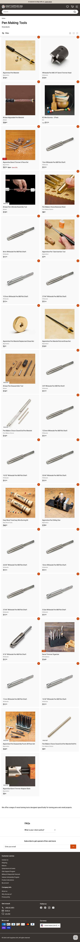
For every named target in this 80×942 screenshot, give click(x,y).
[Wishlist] (67, 7)
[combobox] (40, 12)
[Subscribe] (73, 847)
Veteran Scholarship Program (10, 877)
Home (3, 18)
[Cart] (72, 7)
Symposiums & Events (8, 868)
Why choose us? (7, 894)
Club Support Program (8, 871)
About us (4, 891)
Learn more (48, 2)
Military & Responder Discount (11, 874)
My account (5, 883)
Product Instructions (8, 880)
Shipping (4, 862)
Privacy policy (6, 897)
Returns (4, 865)
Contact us (5, 860)
